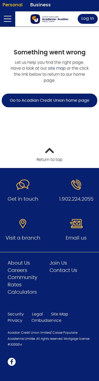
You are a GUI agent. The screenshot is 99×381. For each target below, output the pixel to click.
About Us (19, 263)
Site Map (59, 314)
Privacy (15, 321)
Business (40, 5)
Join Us (58, 263)
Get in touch (23, 199)
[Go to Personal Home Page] (49, 19)
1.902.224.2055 (76, 199)
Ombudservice (46, 321)
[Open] (7, 19)
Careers (17, 270)
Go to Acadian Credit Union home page (49, 100)
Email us (76, 238)
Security (16, 314)
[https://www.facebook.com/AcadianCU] (12, 361)
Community (22, 277)
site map (57, 68)
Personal (13, 5)
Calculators (22, 292)
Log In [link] (87, 18)
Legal (37, 314)
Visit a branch (23, 238)
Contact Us (63, 270)
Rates (15, 284)
